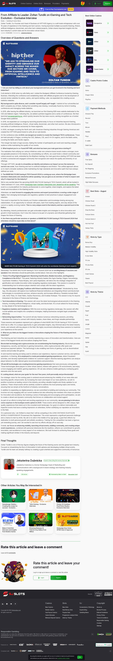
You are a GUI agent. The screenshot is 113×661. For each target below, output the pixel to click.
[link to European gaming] (80, 645)
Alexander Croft (73, 474)
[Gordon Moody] (23, 651)
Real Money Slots (68, 610)
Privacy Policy (101, 615)
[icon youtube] (11, 604)
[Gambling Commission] (39, 651)
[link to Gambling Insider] (55, 645)
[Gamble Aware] (14, 651)
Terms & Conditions (102, 617)
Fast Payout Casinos (51, 612)
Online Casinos (26, 3)
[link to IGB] (21, 645)
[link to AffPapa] (38, 645)
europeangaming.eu (15, 116)
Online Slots (38, 3)
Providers (56, 3)
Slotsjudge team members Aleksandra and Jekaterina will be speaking (50, 185)
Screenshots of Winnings (87, 607)
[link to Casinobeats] (46, 645)
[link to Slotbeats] (63, 645)
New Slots (65, 607)
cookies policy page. (63, 658)
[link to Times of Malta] (13, 645)
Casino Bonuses (50, 615)
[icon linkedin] (2, 604)
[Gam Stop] (31, 651)
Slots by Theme (67, 617)
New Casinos (49, 607)
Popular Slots (66, 612)
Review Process (101, 610)
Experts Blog (83, 610)
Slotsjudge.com (16, 610)
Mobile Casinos (49, 610)
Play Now (70, 9)
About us (99, 607)
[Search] (89, 3)
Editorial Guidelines (102, 612)
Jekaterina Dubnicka (26, 33)
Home (2, 21)
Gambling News (84, 612)
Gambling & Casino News (13, 21)
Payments (65, 3)
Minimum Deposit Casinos (52, 617)
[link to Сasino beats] (72, 645)
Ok (80, 657)
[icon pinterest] (15, 604)
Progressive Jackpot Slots (70, 615)
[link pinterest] (17, 474)
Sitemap (99, 625)
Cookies (99, 623)
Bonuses (47, 3)
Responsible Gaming (103, 620)
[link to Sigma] (30, 645)
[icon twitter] (7, 604)
